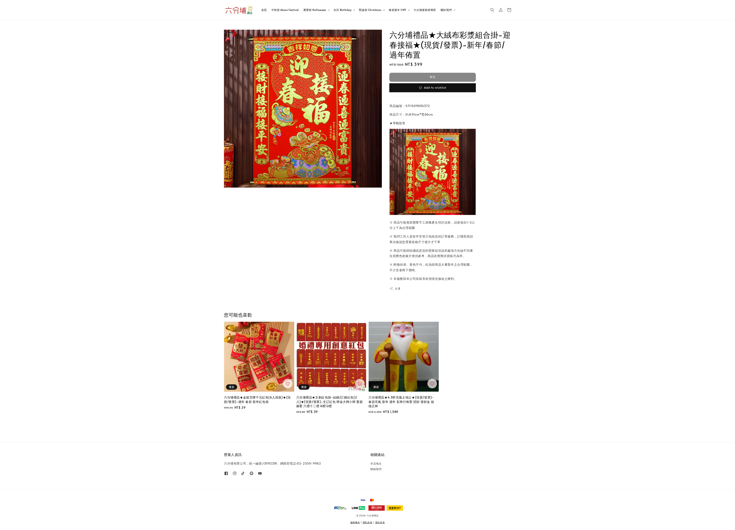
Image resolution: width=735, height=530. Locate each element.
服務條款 (355, 522)
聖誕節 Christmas (370, 10)
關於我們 (446, 10)
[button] (492, 10)
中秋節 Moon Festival (285, 10)
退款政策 (380, 522)
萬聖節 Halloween (314, 10)
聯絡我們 (375, 469)
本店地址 (375, 463)
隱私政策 (367, 522)
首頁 (264, 10)
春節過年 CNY (397, 10)
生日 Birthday (343, 10)
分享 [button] (397, 288)
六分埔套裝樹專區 (425, 10)
